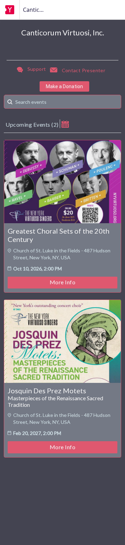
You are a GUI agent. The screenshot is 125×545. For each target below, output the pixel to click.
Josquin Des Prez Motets (47, 390)
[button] (65, 123)
